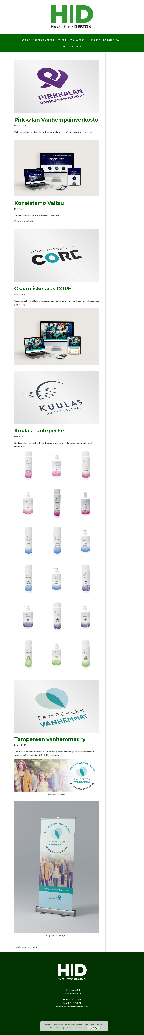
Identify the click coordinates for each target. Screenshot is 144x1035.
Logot (26, 40)
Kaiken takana (112, 40)
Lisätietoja (79, 1028)
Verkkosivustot (43, 40)
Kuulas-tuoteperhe (39, 431)
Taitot (62, 40)
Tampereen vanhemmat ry (50, 739)
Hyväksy (93, 1027)
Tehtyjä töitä (72, 47)
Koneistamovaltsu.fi (24, 221)
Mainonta (94, 40)
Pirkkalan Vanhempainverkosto (56, 120)
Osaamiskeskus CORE (42, 288)
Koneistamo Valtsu (39, 203)
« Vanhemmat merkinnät (26, 947)
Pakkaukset (77, 40)
